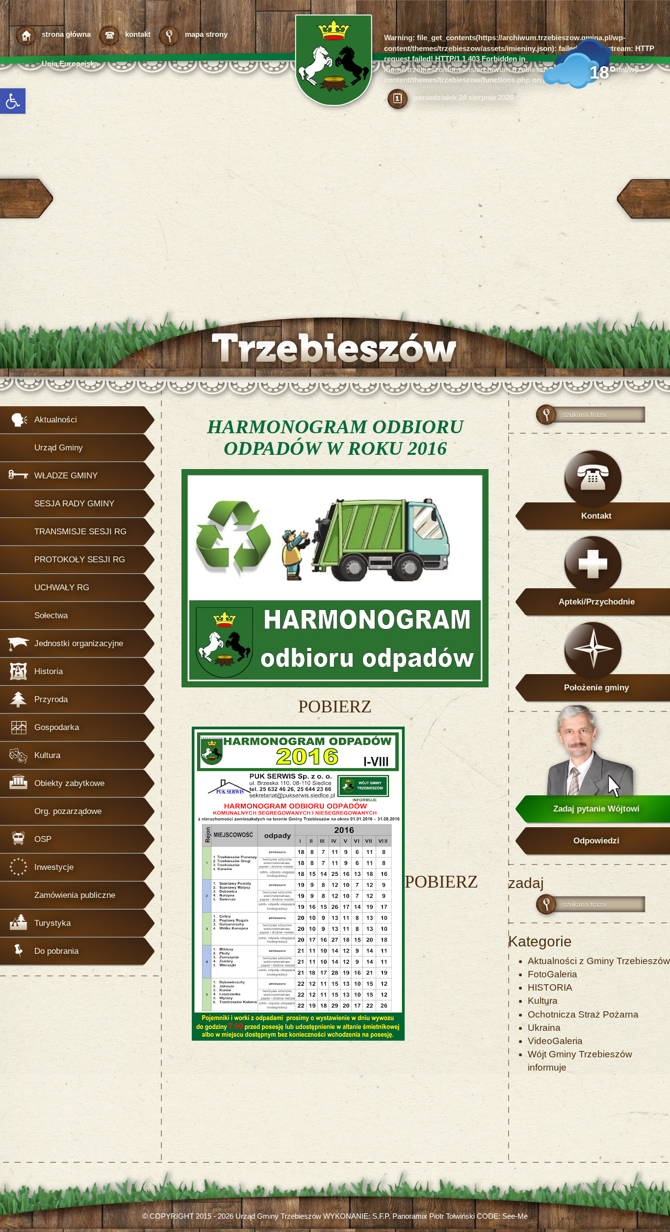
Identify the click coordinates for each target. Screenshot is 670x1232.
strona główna (66, 34)
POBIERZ (335, 706)
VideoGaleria (555, 1041)
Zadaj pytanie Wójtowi (596, 808)
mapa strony (206, 34)
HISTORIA (550, 987)
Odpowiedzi (596, 840)
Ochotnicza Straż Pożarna (583, 1014)
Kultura (543, 1001)
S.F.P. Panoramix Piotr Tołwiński (423, 1216)
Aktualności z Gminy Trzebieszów (599, 961)
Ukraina (544, 1027)
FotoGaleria (552, 974)
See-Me (515, 1216)
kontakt (138, 34)
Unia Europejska (70, 63)
